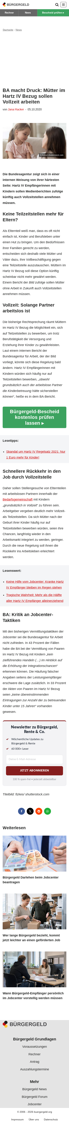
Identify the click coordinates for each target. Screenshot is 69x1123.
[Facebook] (21, 811)
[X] (30, 811)
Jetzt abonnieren (34, 770)
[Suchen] (57, 4)
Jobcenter (35, 1104)
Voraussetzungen (34, 1046)
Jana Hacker (16, 109)
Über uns (34, 1119)
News (28, 12)
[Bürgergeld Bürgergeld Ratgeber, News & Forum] (16, 4)
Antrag (34, 1061)
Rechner (9, 12)
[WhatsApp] (47, 811)
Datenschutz (51, 1119)
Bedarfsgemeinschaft (18, 499)
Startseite (8, 29)
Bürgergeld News (34, 1089)
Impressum (17, 1119)
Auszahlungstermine (34, 1069)
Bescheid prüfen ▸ (53, 12)
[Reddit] (38, 811)
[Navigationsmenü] (63, 4)
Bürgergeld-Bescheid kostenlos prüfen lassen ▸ (34, 417)
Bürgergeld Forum (34, 1097)
